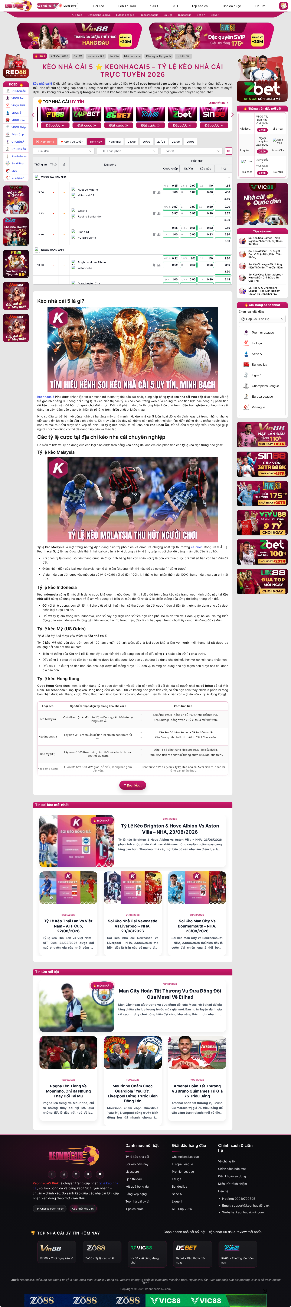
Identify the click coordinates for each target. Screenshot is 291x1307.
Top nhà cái (200, 6)
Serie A (201, 14)
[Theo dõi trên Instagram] (64, 1175)
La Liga (168, 14)
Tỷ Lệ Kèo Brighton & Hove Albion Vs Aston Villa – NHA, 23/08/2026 (170, 829)
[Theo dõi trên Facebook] (52, 1175)
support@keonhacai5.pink (250, 1205)
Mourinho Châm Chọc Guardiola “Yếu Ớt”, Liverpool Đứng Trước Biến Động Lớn (133, 1093)
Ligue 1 (215, 14)
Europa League (125, 14)
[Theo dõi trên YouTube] (100, 1175)
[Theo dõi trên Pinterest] (88, 1175)
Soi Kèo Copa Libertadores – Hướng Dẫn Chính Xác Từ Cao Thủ (265, 277)
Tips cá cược (231, 6)
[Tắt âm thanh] (228, 151)
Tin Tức (260, 6)
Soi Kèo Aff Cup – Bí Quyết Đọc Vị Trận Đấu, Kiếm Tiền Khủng (264, 254)
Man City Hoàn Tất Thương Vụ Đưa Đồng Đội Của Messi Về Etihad (170, 994)
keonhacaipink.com (250, 1212)
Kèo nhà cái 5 (42, 83)
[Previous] (33, 114)
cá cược (197, 547)
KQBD (154, 6)
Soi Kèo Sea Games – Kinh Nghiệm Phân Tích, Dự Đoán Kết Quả (265, 241)
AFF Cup (77, 14)
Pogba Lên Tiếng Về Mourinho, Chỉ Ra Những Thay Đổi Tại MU (68, 1091)
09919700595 (245, 1198)
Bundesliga (184, 14)
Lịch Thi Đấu (127, 6)
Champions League (99, 14)
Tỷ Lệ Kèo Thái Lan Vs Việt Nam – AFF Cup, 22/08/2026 (68, 926)
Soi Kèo (98, 6)
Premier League (149, 14)
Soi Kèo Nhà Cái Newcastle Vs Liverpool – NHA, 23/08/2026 (132, 926)
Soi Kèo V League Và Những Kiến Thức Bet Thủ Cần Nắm (265, 266)
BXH (175, 6)
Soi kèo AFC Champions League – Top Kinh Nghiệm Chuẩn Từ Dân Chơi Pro (264, 291)
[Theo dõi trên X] (76, 1175)
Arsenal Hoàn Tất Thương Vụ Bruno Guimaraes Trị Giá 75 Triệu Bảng (197, 1091)
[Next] (232, 114)
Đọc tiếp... (134, 785)
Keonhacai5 (45, 396)
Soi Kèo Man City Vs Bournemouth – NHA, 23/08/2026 (197, 926)
